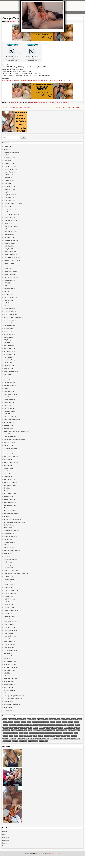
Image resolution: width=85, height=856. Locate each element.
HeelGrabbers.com (9, 399)
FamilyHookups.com (10, 320)
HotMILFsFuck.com (9, 414)
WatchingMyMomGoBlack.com (13, 698)
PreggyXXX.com (8, 576)
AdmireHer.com (8, 155)
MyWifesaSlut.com (9, 528)
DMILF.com (7, 291)
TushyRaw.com (8, 687)
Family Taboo (63, 724)
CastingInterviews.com (10, 254)
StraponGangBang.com (10, 630)
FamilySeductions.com (10, 323)
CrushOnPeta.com (9, 263)
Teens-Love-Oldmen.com (11, 656)
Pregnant (5, 735)
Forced (30, 727)
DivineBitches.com (9, 288)
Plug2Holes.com (8, 567)
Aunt (47, 719)
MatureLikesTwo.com (10, 485)
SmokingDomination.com (11, 610)
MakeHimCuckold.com (10, 482)
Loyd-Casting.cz (8, 474)
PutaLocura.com (8, 587)
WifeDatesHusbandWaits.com (12, 704)
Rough (46, 735)
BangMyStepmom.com (10, 195)
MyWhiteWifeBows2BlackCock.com (14, 522)
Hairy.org (6, 388)
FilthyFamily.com (9, 340)
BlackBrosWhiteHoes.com (11, 212)
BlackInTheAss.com (9, 217)
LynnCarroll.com (8, 476)
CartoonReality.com (9, 237)
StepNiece (27, 738)
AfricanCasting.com (9, 158)
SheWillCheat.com (9, 602)
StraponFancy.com (9, 627)
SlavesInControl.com (10, 607)
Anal (24, 719)
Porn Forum (5, 843)
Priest (11, 735)
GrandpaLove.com (9, 377)
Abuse (5, 719)
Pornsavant (5, 840)
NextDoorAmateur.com (10, 536)
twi (25, 741)
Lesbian (37, 102)
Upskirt (30, 741)
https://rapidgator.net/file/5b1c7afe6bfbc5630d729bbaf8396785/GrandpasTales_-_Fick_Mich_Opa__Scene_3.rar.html (36, 80)
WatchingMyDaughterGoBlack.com (14, 696)
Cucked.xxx (7, 266)
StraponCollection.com (10, 622)
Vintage (35, 741)
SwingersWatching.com (10, 650)
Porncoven (5, 837)
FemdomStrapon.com (10, 334)
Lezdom (47, 730)
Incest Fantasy (7, 730)
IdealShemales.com (9, 422)
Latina (30, 730)
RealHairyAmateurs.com (11, 590)
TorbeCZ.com (8, 673)
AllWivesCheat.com (9, 163)
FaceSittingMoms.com (10, 314)
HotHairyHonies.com (10, 411)
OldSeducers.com (9, 548)
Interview (20, 730)
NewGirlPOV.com (9, 533)
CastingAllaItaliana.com (11, 240)
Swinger (65, 738)
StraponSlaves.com (9, 644)
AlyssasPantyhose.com (10, 169)
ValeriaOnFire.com (9, 690)
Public (21, 735)
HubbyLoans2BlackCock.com (12, 417)
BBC (58, 719)
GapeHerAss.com (9, 365)
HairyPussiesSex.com (10, 394)
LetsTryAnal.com (8, 468)
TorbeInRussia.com (9, 676)
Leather (35, 730)
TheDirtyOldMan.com (10, 661)
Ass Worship (40, 719)
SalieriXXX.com (8, 596)
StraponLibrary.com (9, 639)
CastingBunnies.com (10, 243)
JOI (25, 730)
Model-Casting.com (9, 499)
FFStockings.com (9, 337)
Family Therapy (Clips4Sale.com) (13, 317)
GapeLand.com (8, 368)
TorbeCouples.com (9, 670)
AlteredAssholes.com (10, 166)
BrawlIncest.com (8, 223)
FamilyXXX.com (8, 331)
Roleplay (40, 735)
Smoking (63, 735)
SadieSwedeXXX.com (10, 593)
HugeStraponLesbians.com (12, 419)
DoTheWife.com (8, 294)
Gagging (35, 727)
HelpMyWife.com (9, 402)
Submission (59, 738)
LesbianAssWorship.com (11, 456)
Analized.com (8, 177)
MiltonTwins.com (8, 496)
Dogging (25, 724)
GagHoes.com (8, 362)
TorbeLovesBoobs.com (10, 678)
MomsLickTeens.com (10, 505)
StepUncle (40, 738)
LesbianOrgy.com (9, 459)
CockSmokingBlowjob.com (12, 257)
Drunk (46, 724)
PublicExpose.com (9, 585)
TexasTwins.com (8, 659)
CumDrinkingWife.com (10, 274)
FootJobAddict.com (9, 351)
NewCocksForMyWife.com (11, 530)
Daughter (12, 724)
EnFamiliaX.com (8, 306)
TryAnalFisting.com (9, 684)
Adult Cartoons (12, 719)
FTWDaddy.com (8, 357)
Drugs (41, 724)
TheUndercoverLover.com (11, 667)
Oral (57, 102)
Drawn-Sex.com (8, 300)
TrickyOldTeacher (9, 681)
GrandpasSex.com (9, 380)
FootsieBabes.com (9, 354)
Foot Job (16, 727)
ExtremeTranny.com (9, 308)
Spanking (74, 735)
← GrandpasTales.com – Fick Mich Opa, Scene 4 (15, 107)
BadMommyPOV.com (10, 189)
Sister (58, 735)
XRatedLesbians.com (10, 710)
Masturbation (44, 102)
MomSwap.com (8, 508)
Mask (70, 730)
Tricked (21, 741)
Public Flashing (28, 735)
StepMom (20, 738)
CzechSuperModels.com (11, 277)
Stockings (46, 738)
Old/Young (52, 102)
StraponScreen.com (9, 641)
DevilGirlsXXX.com (9, 280)
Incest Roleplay (8, 428)
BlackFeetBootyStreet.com (11, 214)
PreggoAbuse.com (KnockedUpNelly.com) (16, 573)
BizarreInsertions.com (10, 209)
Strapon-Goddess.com (10, 619)
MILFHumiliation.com (10, 493)
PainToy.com (7, 556)
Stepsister (33, 738)
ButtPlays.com (8, 229)
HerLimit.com (7, 405)
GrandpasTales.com (16, 102)
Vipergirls (5, 846)
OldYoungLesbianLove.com (12, 550)
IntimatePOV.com (9, 434)
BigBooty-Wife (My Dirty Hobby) (13, 203)
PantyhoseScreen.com (10, 559)
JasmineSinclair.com (10, 442)
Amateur (19, 719)
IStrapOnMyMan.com (10, 436)
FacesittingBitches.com (10, 311)
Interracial (14, 730)
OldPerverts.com (8, 545)
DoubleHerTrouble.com (10, 297)
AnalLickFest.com (9, 180)
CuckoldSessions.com (10, 271)
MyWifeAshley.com (9, 525)
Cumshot (32, 102)
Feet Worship (70, 724)
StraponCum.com (9, 624)
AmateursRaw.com (9, 172)
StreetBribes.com (9, 647)
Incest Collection (8, 425)
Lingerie (53, 730)
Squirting (5, 738)
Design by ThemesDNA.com (52, 853)
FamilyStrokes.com (9, 325)
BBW (63, 719)
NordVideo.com (8, 539)
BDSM (68, 719)
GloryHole (42, 727)
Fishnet (5, 727)
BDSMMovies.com (9, 200)
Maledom (59, 730)
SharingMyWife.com (9, 599)
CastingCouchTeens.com (11, 249)
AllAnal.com (7, 160)
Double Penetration (33, 724)
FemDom (78, 724)
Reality (35, 735)
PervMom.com (8, 562)
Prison (16, 735)
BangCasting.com (9, 192)
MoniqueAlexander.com (11, 511)
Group (48, 727)
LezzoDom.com (8, 471)
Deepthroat (18, 724)
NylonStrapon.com (9, 542)
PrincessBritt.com (9, 582)
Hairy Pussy (54, 727)
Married (65, 730)
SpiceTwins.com (8, 613)
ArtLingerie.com (8, 183)
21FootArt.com (8, 146)
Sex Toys (52, 735)
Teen (60, 102)
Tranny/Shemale (7, 741)
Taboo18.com (8, 653)
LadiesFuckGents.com (10, 451)
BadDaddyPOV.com (9, 186)
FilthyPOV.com (8, 343)
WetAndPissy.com (9, 701)
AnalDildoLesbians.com (11, 175)
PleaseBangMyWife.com (11, 565)
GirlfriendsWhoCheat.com (11, 371)
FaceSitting (55, 724)
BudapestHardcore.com (11, 226)
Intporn (4, 834)
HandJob (60, 727)
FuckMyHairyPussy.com (11, 360)
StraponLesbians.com (10, 636)
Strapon (52, 738)
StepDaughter (12, 738)
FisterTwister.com (9, 345)
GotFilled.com (8, 374)
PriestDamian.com (9, 579)
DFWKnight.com (8, 283)
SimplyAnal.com (8, 604)
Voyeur (41, 741)
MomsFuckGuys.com (10, 502)
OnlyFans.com (8, 553)
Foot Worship (23, 727)
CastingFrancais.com (10, 251)
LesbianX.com (8, 465)
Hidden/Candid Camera (69, 727)
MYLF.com (7, 516)
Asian (29, 719)
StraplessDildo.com (9, 616)
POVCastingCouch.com (11, 570)
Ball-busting (52, 719)
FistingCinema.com (9, 348)
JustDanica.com (8, 445)
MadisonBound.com (9, 479)
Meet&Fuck (7, 488)
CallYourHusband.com (10, 231)
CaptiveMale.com (9, 234)
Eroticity (4, 831)
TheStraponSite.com (10, 664)
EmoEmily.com (8, 303)
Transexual (15, 741)
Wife (46, 741)
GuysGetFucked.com (10, 385)
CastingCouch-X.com (10, 246)
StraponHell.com (8, 633)
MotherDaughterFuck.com (11, 513)
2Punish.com (7, 149)
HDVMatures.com (9, 397)
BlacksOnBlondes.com (10, 220)
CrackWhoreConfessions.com (12, 260)
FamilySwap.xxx (8, 328)
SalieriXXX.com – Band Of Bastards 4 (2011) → (70, 107)
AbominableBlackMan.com (11, 152)
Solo (68, 735)
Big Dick (73, 719)
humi (78, 727)
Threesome (66, 102)
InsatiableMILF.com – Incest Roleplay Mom (16, 431)
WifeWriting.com (8, 707)
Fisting (10, 727)
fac (50, 724)
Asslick (34, 719)
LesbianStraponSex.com (11, 462)
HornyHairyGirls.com (10, 408)
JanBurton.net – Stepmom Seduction (14, 439)
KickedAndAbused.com (10, 448)
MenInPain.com (8, 491)
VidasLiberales (8, 693)
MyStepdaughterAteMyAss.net (12, 519)
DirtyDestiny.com (9, 286)
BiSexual (79, 719)
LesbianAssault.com (10, 454)
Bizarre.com (7, 206)
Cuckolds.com (8, 268)
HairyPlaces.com (9, 391)
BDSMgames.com (9, 197)
